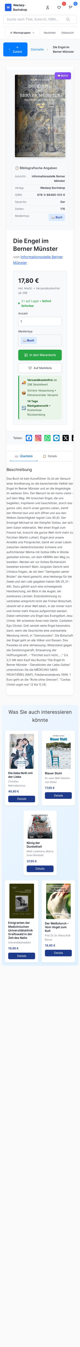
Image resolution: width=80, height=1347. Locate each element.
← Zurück (17, 49)
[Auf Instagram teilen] (38, 438)
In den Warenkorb (43, 355)
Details (21, 798)
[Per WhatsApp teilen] (47, 438)
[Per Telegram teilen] (56, 438)
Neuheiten (50, 32)
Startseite (37, 49)
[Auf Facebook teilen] (29, 438)
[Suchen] (68, 19)
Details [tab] (50, 456)
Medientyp (25, 331)
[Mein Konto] (49, 7)
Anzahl (22, 313)
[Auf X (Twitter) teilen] (65, 438)
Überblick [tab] (24, 456)
